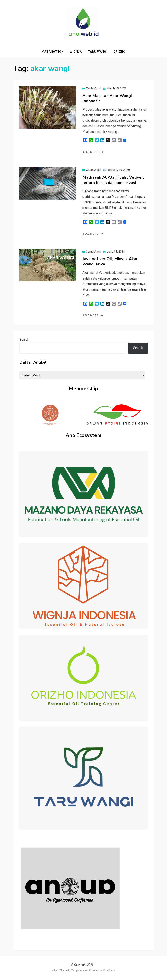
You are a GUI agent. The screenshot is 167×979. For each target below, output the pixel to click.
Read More (90, 152)
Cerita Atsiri (93, 88)
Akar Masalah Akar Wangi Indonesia (107, 98)
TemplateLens (79, 970)
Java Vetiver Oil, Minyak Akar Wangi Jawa (110, 261)
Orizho (119, 51)
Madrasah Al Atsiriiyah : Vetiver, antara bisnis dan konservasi (113, 180)
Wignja (76, 51)
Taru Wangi (97, 51)
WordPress (109, 970)
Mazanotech (53, 51)
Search (24, 339)
